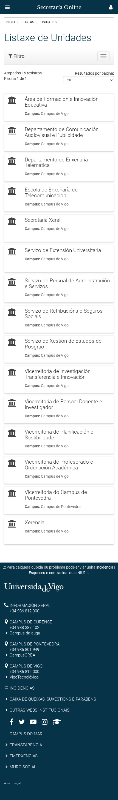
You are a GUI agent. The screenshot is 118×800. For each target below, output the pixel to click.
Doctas (27, 22)
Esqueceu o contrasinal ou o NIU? (57, 573)
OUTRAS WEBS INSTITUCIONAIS (39, 710)
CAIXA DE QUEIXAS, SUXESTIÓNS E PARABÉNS (53, 699)
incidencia (104, 567)
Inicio (10, 22)
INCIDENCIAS (22, 688)
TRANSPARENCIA (26, 744)
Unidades (49, 22)
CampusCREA (22, 655)
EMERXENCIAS (24, 755)
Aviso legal (12, 783)
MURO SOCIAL (23, 766)
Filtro (18, 56)
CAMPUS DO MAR (26, 733)
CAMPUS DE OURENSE (31, 622)
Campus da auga (25, 633)
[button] (7, 7)
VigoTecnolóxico (24, 677)
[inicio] (15, 5)
